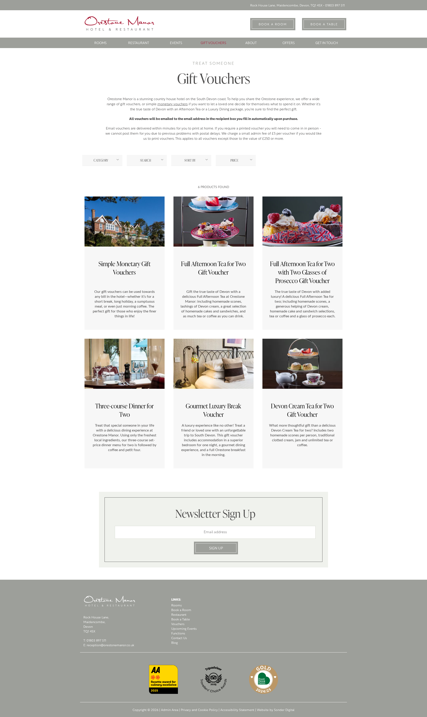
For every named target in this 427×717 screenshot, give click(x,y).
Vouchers (177, 624)
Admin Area (169, 710)
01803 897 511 (335, 5)
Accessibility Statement (237, 710)
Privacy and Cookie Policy (199, 710)
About (251, 43)
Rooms (100, 43)
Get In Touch (326, 43)
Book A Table (324, 24)
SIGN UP (216, 548)
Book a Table (180, 619)
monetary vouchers (172, 104)
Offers (288, 43)
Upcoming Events (184, 629)
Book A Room (273, 24)
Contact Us (179, 638)
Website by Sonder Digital (275, 710)
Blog (174, 643)
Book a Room (181, 610)
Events (176, 43)
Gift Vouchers (213, 43)
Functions (178, 633)
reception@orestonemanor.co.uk (110, 645)
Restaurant (138, 43)
